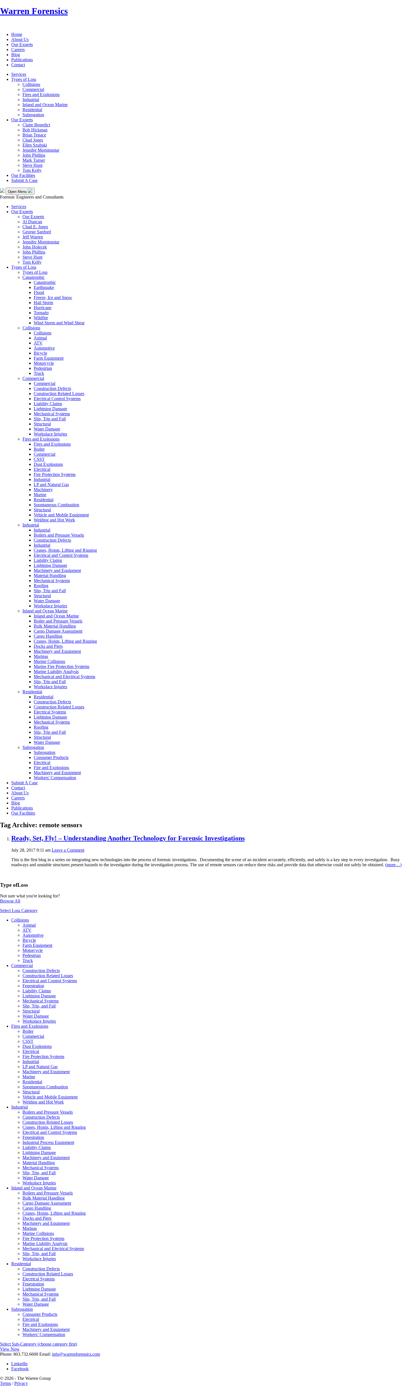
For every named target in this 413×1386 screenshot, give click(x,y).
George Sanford (36, 231)
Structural (42, 423)
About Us (20, 39)
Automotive (44, 348)
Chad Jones (32, 140)
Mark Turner (33, 160)
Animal (40, 338)
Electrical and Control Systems (61, 555)
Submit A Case (24, 180)
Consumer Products (51, 757)
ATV (38, 343)
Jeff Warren (32, 236)
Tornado (41, 312)
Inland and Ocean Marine (45, 104)
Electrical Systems (50, 712)
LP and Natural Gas (51, 484)
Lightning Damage (50, 408)
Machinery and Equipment (57, 570)
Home (16, 34)
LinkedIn (19, 1363)
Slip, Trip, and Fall (39, 1006)
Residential (32, 109)
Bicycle (40, 353)
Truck (39, 373)
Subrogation (33, 114)
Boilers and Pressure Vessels (59, 535)
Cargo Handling (48, 636)
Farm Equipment (48, 358)
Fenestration (33, 985)
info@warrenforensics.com (76, 1354)
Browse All (10, 901)
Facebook (20, 1368)
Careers (18, 49)
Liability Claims (48, 403)
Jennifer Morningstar (40, 150)
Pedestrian (43, 368)
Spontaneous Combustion (56, 504)
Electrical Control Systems (57, 398)
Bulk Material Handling (55, 626)
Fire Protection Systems (55, 474)
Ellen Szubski (34, 145)
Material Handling (50, 575)
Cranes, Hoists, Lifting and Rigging (65, 550)
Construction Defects (52, 388)
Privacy (21, 1383)
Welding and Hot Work (54, 520)
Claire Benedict (36, 124)
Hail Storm (43, 302)
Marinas (41, 656)
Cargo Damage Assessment (58, 631)
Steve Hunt (32, 165)
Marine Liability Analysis (56, 671)
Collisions (31, 84)
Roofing (41, 585)
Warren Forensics (34, 11)
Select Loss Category (19, 910)
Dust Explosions (48, 464)
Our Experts (22, 44)
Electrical (42, 469)
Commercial (33, 89)
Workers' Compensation (55, 777)
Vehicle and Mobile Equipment (61, 514)
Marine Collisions (49, 661)
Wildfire (41, 317)
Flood (39, 292)
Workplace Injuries (50, 434)
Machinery (43, 489)
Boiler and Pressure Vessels (58, 621)
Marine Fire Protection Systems (61, 666)
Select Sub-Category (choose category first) (38, 1344)
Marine (40, 494)
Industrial (30, 99)
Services (18, 74)
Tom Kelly (32, 170)
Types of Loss (23, 79)
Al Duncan (32, 221)
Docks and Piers (48, 646)
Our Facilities (23, 175)
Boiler (39, 449)
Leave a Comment (68, 850)
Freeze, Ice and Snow (53, 297)
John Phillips (33, 155)
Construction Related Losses (59, 393)
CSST (39, 459)
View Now (10, 1349)
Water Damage (47, 429)
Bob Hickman (34, 129)
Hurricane (42, 307)
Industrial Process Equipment (48, 1142)
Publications (22, 59)
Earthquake (44, 287)
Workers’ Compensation (43, 1334)
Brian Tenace (34, 135)
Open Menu (18, 192)
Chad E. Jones (35, 226)
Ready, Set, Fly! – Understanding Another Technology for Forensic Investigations (128, 838)
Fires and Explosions (41, 94)
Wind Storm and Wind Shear (59, 322)
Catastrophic (33, 277)
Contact (18, 64)
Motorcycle (44, 363)
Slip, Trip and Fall (50, 418)
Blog (15, 54)
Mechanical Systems (52, 413)
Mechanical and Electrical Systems (64, 676)
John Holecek (34, 247)
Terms (5, 1383)
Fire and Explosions (51, 767)
